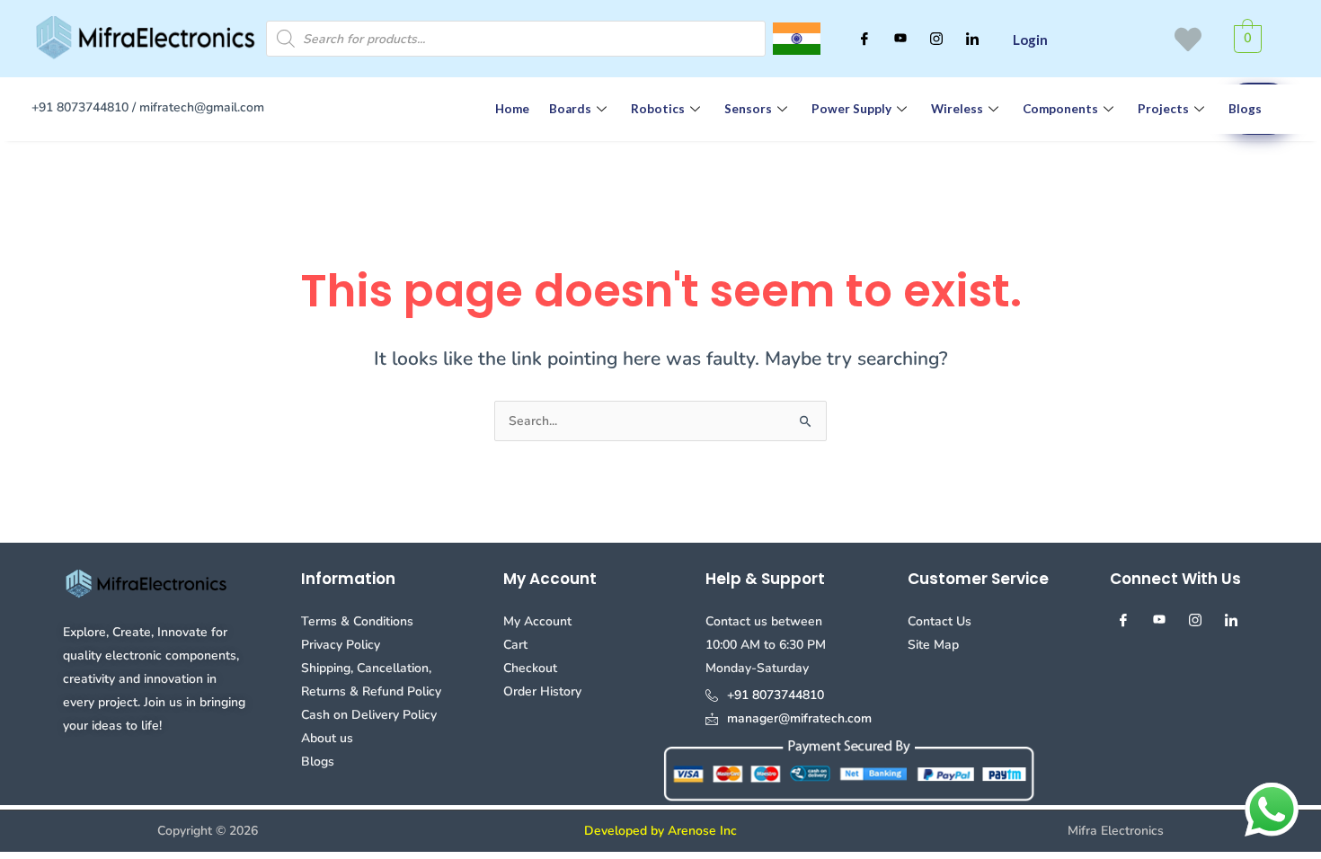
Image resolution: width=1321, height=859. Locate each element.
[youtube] (900, 38)
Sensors (748, 109)
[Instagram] (936, 38)
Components (1060, 109)
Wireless (957, 109)
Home (512, 109)
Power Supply (851, 109)
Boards (570, 109)
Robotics (658, 109)
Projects (1163, 109)
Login (1030, 39)
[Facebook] (864, 38)
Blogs (1245, 109)
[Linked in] (972, 38)
